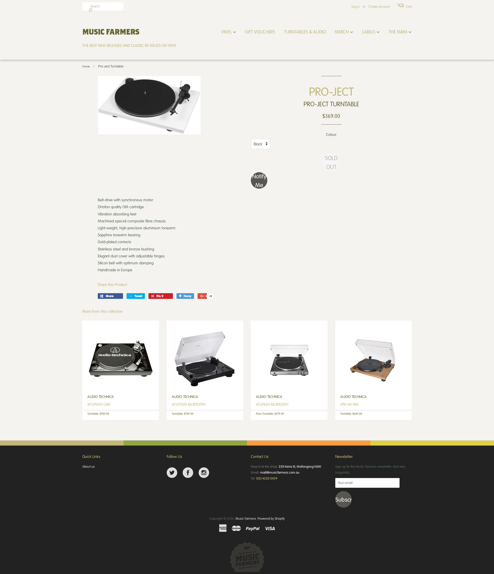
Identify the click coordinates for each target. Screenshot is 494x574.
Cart (409, 6)
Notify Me (259, 180)
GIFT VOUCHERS (260, 32)
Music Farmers (245, 518)
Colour (331, 134)
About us (88, 466)
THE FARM (398, 32)
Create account (379, 6)
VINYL (227, 32)
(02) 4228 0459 (266, 478)
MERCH (342, 32)
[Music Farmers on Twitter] (172, 472)
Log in (356, 6)
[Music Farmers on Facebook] (188, 472)
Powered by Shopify (271, 518)
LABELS (369, 32)
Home (86, 66)
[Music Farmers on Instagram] (204, 472)
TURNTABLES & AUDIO (305, 32)
